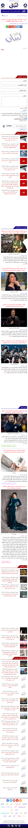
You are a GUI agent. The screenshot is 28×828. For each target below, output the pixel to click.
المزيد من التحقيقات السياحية (8, 445)
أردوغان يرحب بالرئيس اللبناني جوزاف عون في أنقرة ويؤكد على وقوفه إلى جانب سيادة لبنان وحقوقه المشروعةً (10, 672)
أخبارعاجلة (25, 15)
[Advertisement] (14, 63)
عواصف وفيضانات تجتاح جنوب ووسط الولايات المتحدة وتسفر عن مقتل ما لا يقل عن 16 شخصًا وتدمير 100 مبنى (10, 717)
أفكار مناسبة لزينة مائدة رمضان (9, 782)
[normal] (4, 15)
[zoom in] (2, 15)
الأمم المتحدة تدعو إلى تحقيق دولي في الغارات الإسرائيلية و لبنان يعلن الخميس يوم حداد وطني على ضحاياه (10, 665)
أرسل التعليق (23, 129)
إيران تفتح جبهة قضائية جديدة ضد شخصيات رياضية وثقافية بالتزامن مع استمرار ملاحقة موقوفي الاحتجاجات (14, 342)
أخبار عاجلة (19, 15)
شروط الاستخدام (23, 111)
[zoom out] (7, 15)
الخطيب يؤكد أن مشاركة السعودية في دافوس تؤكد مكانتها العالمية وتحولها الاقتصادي (10, 580)
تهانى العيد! (10, 789)
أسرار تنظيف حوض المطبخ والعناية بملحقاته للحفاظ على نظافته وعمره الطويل (9, 654)
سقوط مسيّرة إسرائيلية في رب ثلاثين (10, 153)
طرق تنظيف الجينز (10, 767)
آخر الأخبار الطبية (6, 562)
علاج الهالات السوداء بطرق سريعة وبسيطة (10, 774)
